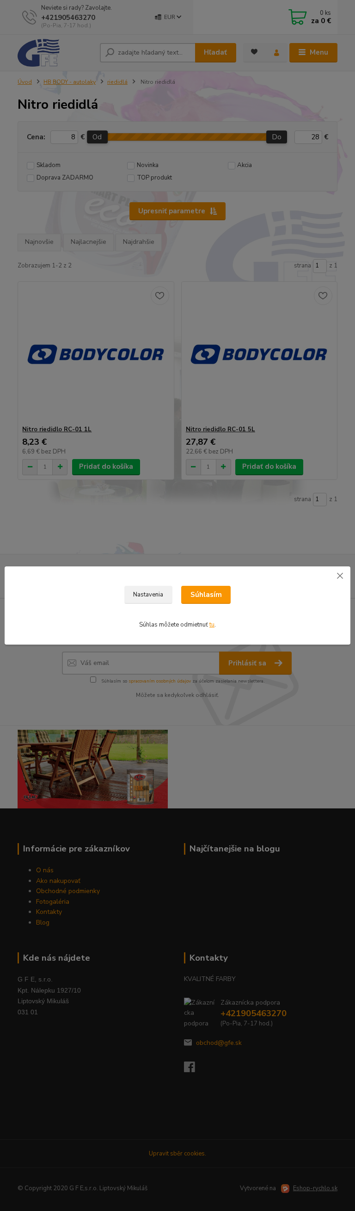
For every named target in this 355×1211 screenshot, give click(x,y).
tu (211, 625)
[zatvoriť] (340, 575)
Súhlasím (206, 594)
